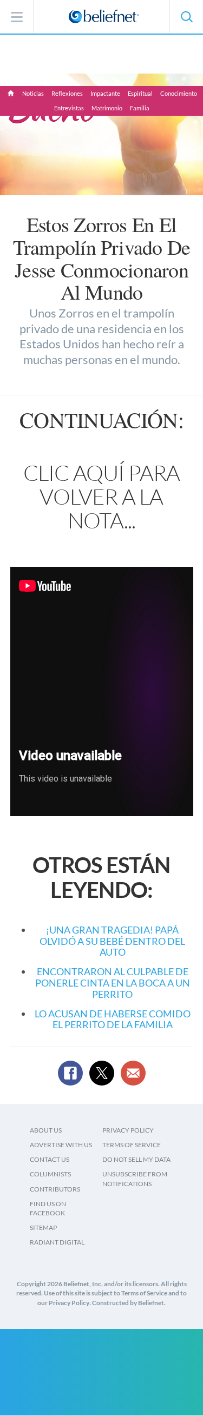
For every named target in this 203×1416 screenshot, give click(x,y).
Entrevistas (69, 107)
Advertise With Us (61, 1145)
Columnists (50, 1174)
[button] (186, 17)
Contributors (55, 1189)
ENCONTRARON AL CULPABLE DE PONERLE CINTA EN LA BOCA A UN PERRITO (112, 982)
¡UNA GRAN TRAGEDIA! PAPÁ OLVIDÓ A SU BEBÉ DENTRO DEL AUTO (112, 941)
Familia (139, 107)
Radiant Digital (57, 1242)
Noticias (33, 93)
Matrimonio (106, 107)
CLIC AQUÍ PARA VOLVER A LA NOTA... (101, 496)
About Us (46, 1130)
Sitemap (43, 1227)
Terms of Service (131, 1145)
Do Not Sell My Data (136, 1159)
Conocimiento (178, 93)
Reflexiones (67, 93)
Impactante (105, 93)
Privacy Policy (128, 1130)
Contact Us (49, 1159)
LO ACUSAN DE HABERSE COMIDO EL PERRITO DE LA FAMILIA (113, 1019)
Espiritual (140, 93)
